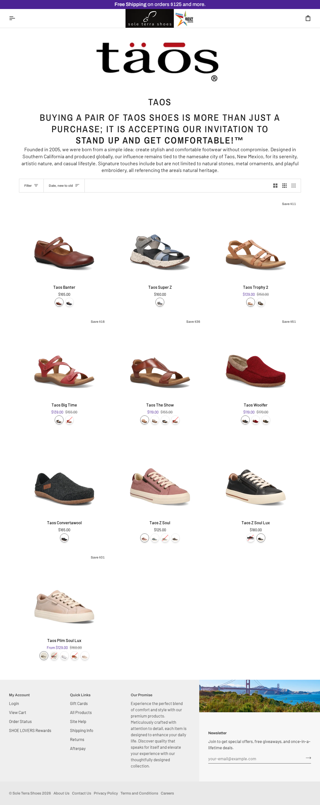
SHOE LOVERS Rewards (30, 730)
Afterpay (78, 748)
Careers (167, 793)
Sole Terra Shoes (26, 793)
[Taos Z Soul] (160, 474)
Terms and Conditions (139, 793)
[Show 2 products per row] (275, 185)
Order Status (20, 721)
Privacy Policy (106, 793)
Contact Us (81, 793)
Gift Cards (79, 703)
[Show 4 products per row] (295, 185)
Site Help (78, 721)
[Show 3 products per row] (284, 185)
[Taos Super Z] (160, 239)
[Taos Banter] (64, 239)
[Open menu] (16, 18)
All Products (81, 712)
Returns (77, 739)
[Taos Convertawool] (64, 474)
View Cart (17, 712)
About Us (62, 793)
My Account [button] (19, 695)
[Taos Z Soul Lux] (255, 474)
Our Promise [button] (141, 695)
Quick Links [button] (80, 695)
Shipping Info (81, 730)
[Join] (307, 758)
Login (14, 703)
